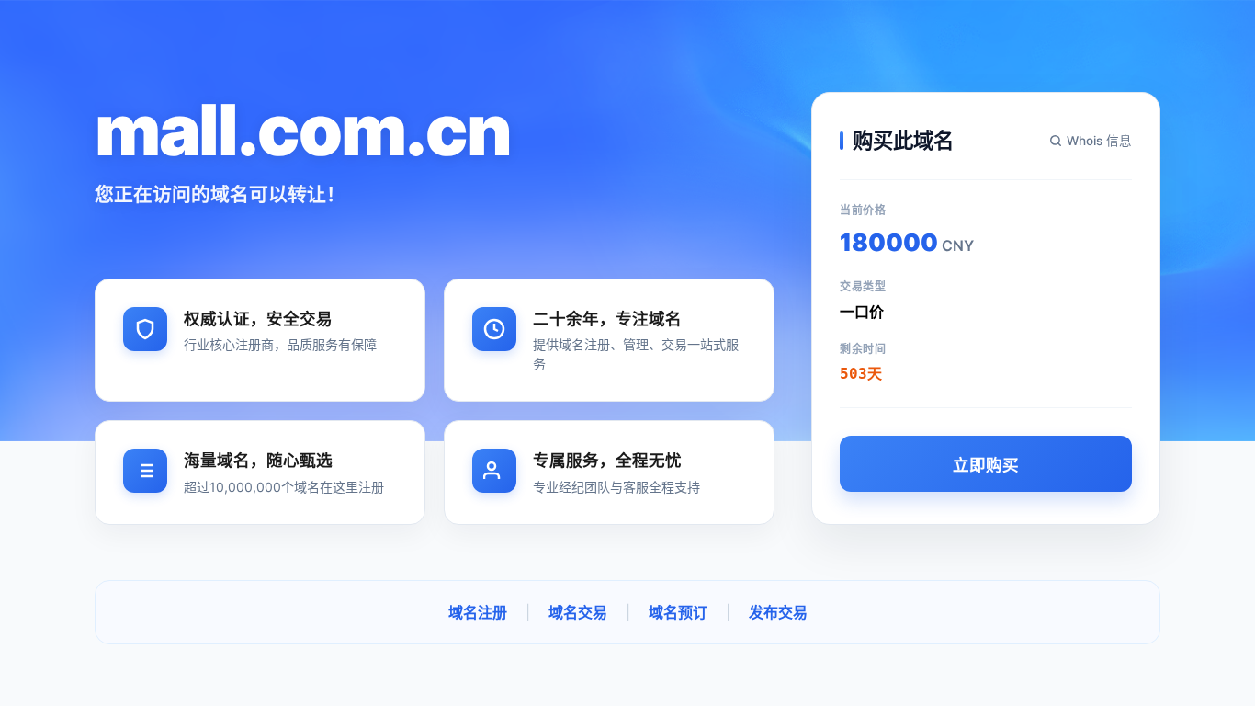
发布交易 (778, 612)
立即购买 (986, 465)
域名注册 (477, 612)
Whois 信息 (1099, 140)
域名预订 (678, 612)
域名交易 (577, 612)
